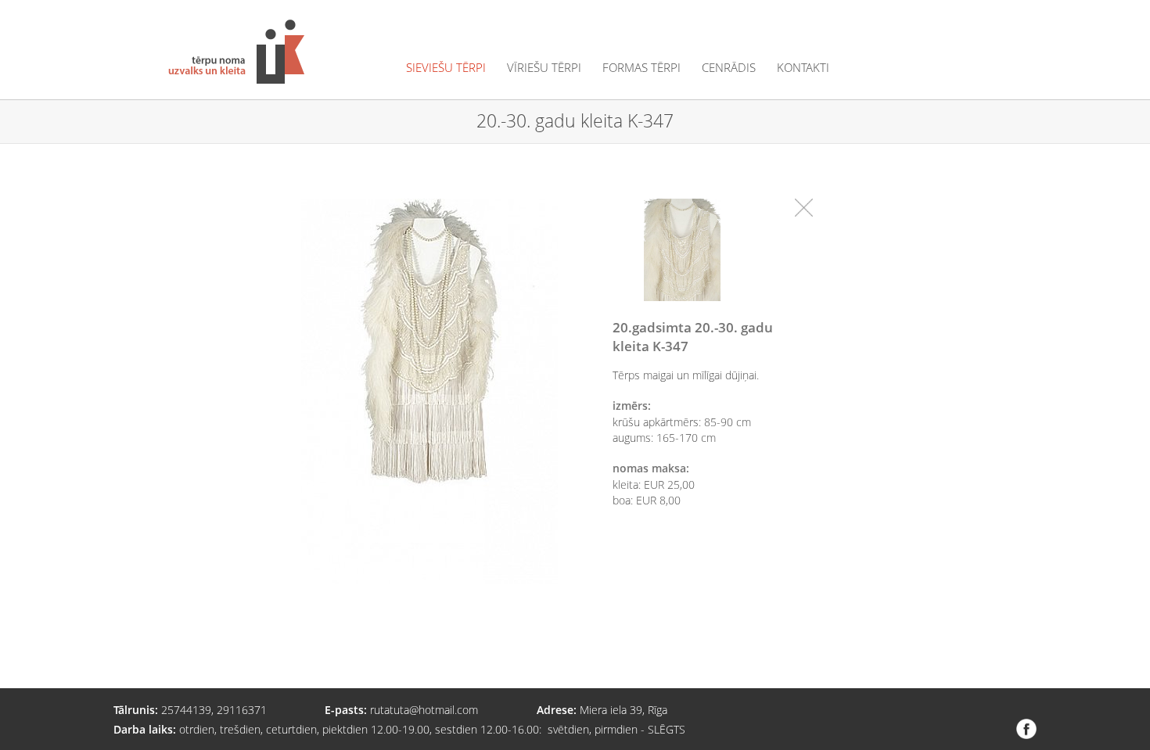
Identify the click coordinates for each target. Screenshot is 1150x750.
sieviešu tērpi (446, 68)
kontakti (803, 68)
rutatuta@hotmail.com (424, 709)
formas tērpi (641, 68)
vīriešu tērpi (544, 68)
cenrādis (729, 68)
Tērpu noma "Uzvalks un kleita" (236, 52)
